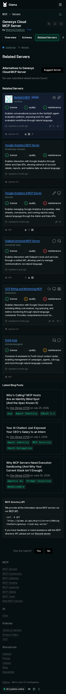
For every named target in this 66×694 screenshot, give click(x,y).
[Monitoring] (61, 23)
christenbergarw (14, 344)
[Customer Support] (48, 23)
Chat (5, 615)
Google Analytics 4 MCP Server (23, 193)
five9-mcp (11, 340)
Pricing (6, 658)
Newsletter (8, 671)
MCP (4, 14)
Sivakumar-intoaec (15, 149)
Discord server (42, 533)
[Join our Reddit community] (34, 689)
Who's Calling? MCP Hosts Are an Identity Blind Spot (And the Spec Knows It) (23, 399)
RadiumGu (10, 292)
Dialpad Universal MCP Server (22, 240)
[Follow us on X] (39, 689)
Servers (16, 14)
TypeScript (11, 47)
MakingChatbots (15, 29)
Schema (27, 37)
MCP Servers (9, 569)
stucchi (9, 197)
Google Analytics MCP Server (22, 145)
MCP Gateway (10, 578)
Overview (10, 37)
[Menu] (60, 4)
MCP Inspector (10, 587)
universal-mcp (13, 245)
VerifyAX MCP (22, 97)
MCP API (13, 511)
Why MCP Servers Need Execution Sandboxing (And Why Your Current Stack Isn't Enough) (28, 466)
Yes (39, 551)
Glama (6, 682)
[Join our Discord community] (29, 689)
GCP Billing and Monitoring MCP (23, 288)
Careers (6, 662)
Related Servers (47, 37)
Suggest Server (52, 70)
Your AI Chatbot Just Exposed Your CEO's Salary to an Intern (26, 429)
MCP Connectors (12, 573)
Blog (5, 667)
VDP (5, 639)
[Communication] (54, 23)
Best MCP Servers (12, 600)
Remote (25, 47)
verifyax (18, 101)
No (48, 551)
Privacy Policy (10, 634)
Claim (29, 29)
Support (6, 653)
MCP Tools (8, 596)
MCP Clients (9, 591)
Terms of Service (11, 630)
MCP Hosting (9, 582)
